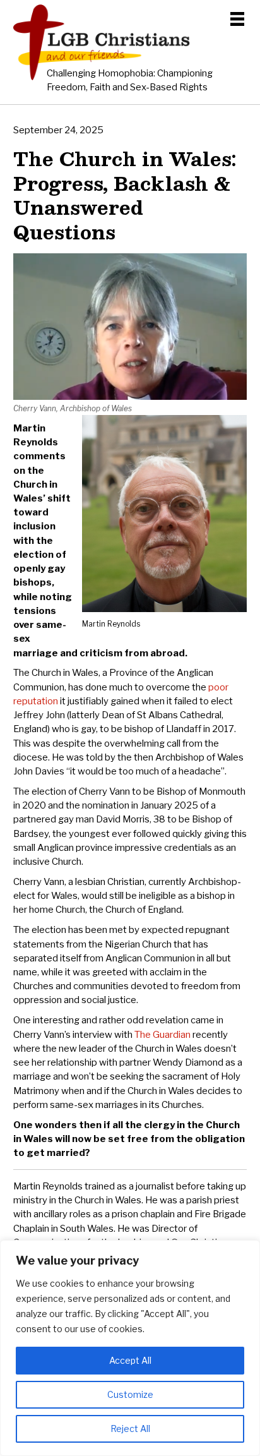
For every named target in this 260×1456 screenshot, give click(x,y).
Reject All (130, 1428)
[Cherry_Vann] (130, 396)
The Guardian (162, 1034)
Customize (130, 1394)
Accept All (130, 1360)
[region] (130, 1348)
